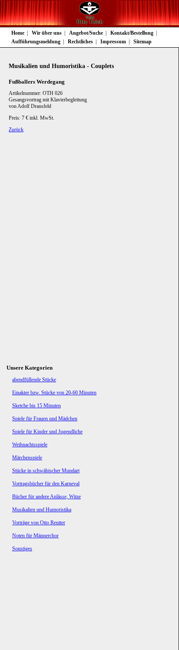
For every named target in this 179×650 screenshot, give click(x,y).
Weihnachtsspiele (29, 445)
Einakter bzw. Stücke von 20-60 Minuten (54, 393)
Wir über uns (47, 33)
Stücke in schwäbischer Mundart (46, 471)
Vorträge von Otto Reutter (38, 523)
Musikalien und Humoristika (41, 510)
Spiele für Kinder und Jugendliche (47, 432)
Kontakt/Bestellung (131, 33)
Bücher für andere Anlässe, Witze (46, 497)
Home (17, 33)
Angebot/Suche (86, 33)
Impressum (113, 42)
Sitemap (142, 42)
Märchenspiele (27, 458)
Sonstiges (22, 549)
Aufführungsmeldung (35, 42)
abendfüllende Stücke (34, 380)
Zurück (16, 130)
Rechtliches (80, 42)
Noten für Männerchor (35, 536)
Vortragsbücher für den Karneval (46, 484)
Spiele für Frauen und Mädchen (44, 419)
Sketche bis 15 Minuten (36, 406)
